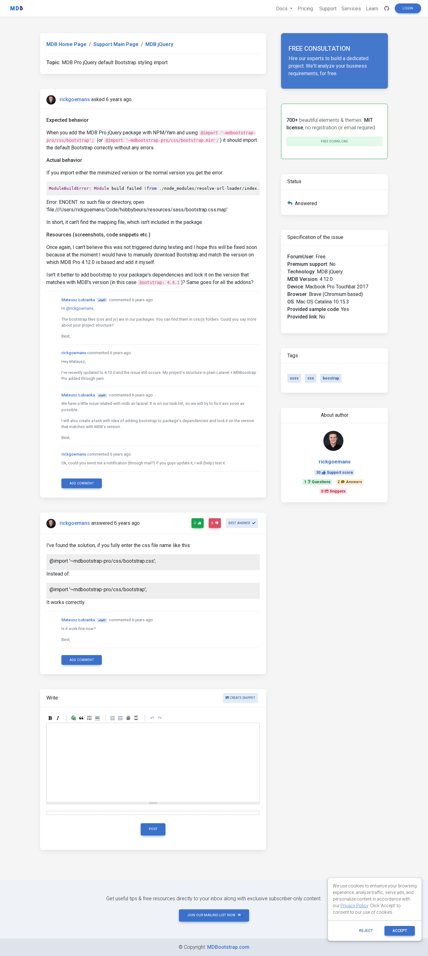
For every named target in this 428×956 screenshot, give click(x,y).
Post (153, 829)
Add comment (82, 483)
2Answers (349, 482)
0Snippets (333, 491)
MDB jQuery (159, 44)
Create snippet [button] (242, 698)
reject (366, 930)
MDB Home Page (66, 44)
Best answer (239, 523)
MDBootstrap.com (228, 947)
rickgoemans (75, 99)
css (310, 378)
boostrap (331, 378)
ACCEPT (399, 930)
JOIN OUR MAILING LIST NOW (211, 915)
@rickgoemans (79, 308)
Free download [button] (334, 141)
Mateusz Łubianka (78, 299)
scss (294, 378)
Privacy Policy (354, 905)
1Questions (317, 482)
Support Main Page (115, 44)
